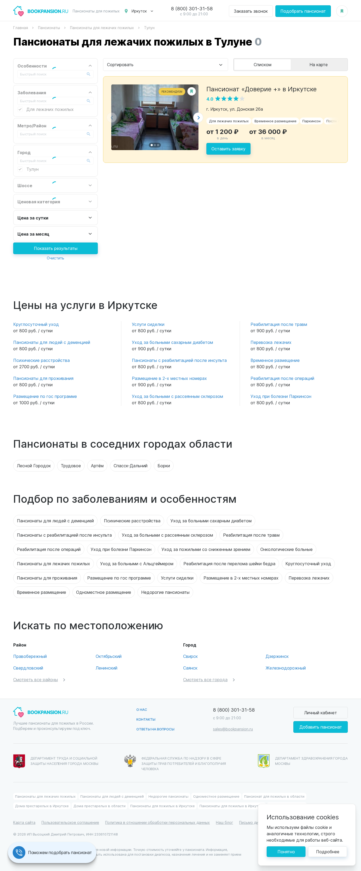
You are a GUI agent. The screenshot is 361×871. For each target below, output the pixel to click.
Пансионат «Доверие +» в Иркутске (261, 88)
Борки (164, 465)
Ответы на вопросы (155, 729)
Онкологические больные (286, 549)
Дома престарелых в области (99, 805)
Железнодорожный (286, 668)
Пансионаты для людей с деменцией (51, 342)
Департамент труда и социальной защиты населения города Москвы (64, 761)
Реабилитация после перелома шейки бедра (229, 563)
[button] (198, 118)
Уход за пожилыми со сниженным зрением (205, 549)
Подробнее (327, 851)
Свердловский (28, 668)
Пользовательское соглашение (70, 822)
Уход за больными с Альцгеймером (136, 563)
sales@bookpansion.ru (233, 728)
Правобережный (30, 656)
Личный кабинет (320, 712)
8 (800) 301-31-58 (192, 8)
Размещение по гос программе (45, 396)
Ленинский (106, 668)
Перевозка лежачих (271, 342)
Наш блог (224, 822)
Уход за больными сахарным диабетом (172, 342)
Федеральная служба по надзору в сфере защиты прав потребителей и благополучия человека (183, 763)
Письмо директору (256, 822)
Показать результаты (55, 248)
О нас (141, 709)
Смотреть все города (205, 679)
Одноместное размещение (103, 592)
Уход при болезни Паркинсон (281, 396)
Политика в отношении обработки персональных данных (157, 822)
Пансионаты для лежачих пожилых (53, 563)
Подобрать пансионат (303, 11)
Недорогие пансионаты (165, 592)
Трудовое (71, 465)
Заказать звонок (251, 11)
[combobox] (165, 64)
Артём (97, 465)
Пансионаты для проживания (43, 378)
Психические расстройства (41, 360)
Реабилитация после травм (279, 324)
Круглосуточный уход (36, 324)
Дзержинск (277, 656)
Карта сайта (24, 822)
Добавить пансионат (320, 727)
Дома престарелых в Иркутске (42, 805)
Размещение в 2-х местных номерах (169, 378)
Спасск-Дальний (130, 465)
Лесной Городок (34, 465)
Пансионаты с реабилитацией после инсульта (179, 360)
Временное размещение (275, 121)
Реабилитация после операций (282, 378)
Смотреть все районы (35, 679)
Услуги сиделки (148, 324)
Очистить (55, 258)
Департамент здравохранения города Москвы (311, 761)
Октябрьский (109, 656)
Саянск (190, 668)
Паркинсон (311, 121)
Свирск (190, 656)
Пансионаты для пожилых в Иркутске (162, 805)
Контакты (145, 719)
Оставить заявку (228, 148)
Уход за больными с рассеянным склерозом (177, 396)
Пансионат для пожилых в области (274, 796)
